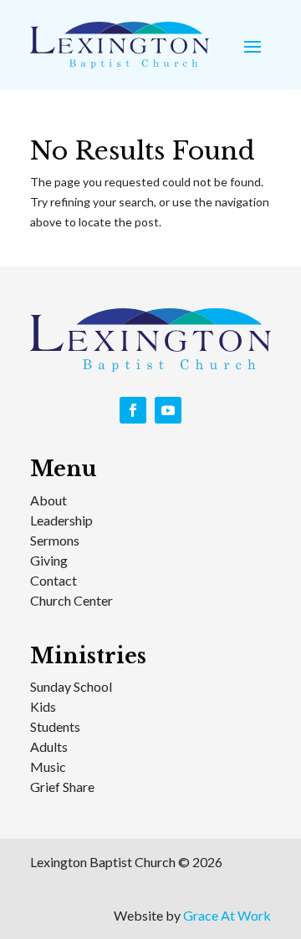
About (48, 500)
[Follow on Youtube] (168, 410)
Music (48, 766)
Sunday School (71, 686)
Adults (49, 746)
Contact (53, 580)
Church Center (71, 600)
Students (55, 726)
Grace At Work (227, 915)
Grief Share (62, 786)
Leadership (61, 520)
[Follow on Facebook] (133, 410)
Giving (49, 560)
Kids (43, 706)
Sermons (54, 540)
